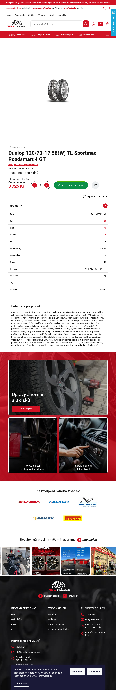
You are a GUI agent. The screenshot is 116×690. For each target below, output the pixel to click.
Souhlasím (93, 671)
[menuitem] (17, 34)
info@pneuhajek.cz (92, 619)
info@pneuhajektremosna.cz (27, 652)
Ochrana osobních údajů (57, 629)
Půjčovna (42, 15)
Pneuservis (20, 15)
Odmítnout (76, 671)
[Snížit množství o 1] (33, 185)
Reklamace (52, 619)
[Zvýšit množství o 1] (45, 185)
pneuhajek (72, 596)
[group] (42, 561)
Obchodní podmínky (56, 624)
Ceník (51, 15)
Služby (31, 15)
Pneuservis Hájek (50, 596)
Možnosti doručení (20, 179)
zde (49, 676)
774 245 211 (89, 614)
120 (103, 221)
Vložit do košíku (72, 185)
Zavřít (22, 194)
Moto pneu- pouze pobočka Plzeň (22, 164)
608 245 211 (20, 647)
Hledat (84, 23)
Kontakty (62, 15)
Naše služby (15, 619)
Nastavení (20, 683)
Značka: (24, 168)
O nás (8, 15)
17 (104, 235)
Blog (12, 629)
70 (104, 228)
